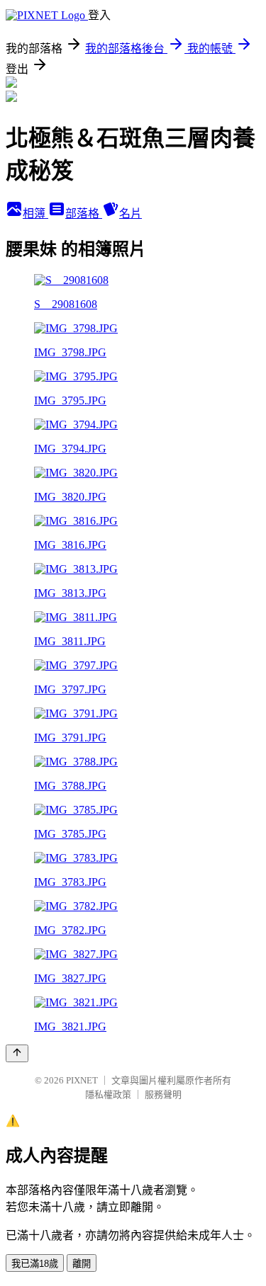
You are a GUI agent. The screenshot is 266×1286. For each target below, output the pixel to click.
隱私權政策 (108, 1094)
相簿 (35, 213)
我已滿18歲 (34, 1263)
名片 (130, 213)
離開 (81, 1263)
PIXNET (82, 1080)
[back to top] (17, 1053)
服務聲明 (163, 1094)
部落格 (83, 213)
